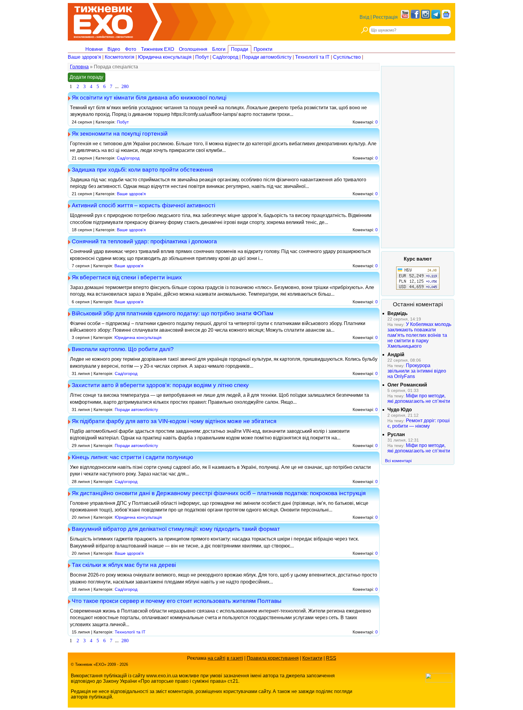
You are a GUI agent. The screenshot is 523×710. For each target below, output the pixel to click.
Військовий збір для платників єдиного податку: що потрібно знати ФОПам (172, 313)
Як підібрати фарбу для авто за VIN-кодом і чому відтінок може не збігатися (174, 421)
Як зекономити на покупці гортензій (120, 133)
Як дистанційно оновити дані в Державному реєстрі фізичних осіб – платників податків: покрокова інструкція (219, 493)
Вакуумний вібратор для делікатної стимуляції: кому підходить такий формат (176, 528)
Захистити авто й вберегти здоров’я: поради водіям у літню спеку (160, 385)
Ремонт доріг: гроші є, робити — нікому (418, 423)
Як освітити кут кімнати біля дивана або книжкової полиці (149, 97)
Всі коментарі (398, 460)
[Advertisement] (417, 157)
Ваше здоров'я (84, 57)
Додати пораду (86, 77)
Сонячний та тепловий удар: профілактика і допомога (144, 241)
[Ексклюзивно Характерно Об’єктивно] (103, 20)
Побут (202, 57)
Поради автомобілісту (266, 57)
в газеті (235, 658)
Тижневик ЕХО (157, 49)
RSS (331, 658)
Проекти (263, 49)
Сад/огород (225, 57)
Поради (239, 49)
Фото (130, 49)
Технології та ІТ (312, 57)
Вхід (364, 17)
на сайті (216, 658)
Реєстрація (385, 17)
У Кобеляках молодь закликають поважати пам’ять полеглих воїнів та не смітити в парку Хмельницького (419, 335)
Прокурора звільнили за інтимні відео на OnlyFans (416, 371)
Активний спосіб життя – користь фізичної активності (143, 205)
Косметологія (119, 57)
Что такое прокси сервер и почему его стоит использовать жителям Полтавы (176, 600)
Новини (94, 49)
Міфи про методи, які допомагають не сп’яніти (418, 398)
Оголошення (193, 49)
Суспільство (347, 57)
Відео (113, 49)
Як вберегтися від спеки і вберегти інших (127, 277)
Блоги (218, 49)
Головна (79, 66)
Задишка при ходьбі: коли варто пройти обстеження (142, 169)
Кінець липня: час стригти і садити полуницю (132, 457)
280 (125, 86)
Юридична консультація (165, 57)
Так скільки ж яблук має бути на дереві (124, 564)
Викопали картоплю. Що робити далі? (123, 349)
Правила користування (273, 658)
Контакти (312, 658)
